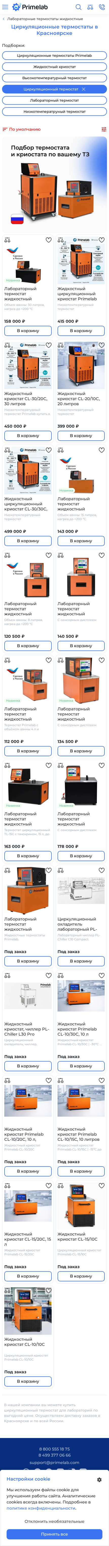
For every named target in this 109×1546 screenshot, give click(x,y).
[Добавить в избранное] (48, 240)
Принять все (54, 1534)
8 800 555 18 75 (54, 1449)
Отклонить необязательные (54, 1521)
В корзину (28, 330)
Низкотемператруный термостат (55, 111)
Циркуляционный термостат (51, 89)
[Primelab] (30, 6)
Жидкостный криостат (54, 66)
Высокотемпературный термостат (54, 78)
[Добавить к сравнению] (7, 240)
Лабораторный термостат (54, 100)
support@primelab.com (54, 1462)
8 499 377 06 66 (55, 1455)
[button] (79, 7)
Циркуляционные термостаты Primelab (54, 55)
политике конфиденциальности (41, 1508)
